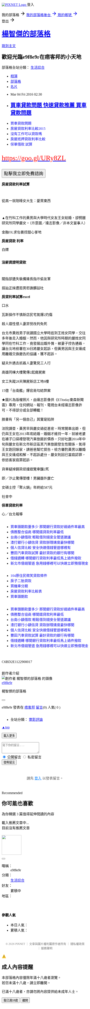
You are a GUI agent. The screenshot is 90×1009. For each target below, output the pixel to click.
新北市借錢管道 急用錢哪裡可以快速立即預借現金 (49, 563)
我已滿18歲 (10, 1000)
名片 (13, 87)
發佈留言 (9, 762)
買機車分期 (19, 586)
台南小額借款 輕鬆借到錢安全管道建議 (40, 537)
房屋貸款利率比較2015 (27, 128)
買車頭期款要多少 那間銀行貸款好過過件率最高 (47, 527)
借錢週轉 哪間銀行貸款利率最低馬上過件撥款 (45, 558)
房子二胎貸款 (20, 581)
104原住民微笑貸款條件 (28, 575)
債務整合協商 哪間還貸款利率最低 (37, 532)
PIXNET (20, 944)
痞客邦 (29, 707)
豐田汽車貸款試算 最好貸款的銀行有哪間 (42, 553)
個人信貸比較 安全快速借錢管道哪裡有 (40, 548)
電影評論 (36, 719)
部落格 (15, 81)
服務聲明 (46, 948)
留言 (39, 707)
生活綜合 (38, 67)
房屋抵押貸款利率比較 (27, 139)
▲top (6, 727)
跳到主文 (9, 46)
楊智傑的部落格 (26, 34)
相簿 (13, 76)
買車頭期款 (19, 596)
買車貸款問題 (20, 123)
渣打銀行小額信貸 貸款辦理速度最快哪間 (42, 542)
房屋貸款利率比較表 (26, 591)
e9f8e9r (7, 683)
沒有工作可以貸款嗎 (26, 134)
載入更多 (9, 735)
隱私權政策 (77, 944)
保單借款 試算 (21, 144)
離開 (25, 1000)
